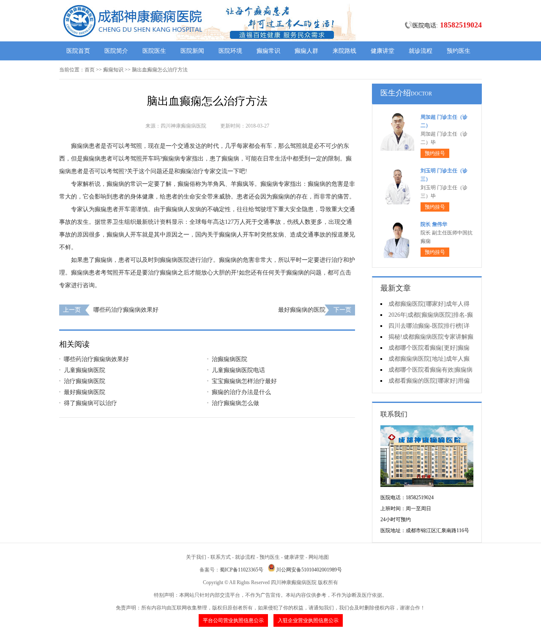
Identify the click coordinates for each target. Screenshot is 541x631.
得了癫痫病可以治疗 (90, 403)
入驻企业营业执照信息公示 (308, 620)
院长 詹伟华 (434, 224)
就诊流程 (420, 51)
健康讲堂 (382, 51)
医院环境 (230, 51)
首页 (90, 70)
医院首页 (78, 51)
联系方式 (220, 557)
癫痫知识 (113, 70)
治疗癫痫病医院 (84, 381)
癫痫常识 (268, 51)
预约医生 (458, 51)
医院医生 (154, 51)
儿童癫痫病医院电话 (238, 370)
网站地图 (319, 557)
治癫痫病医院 (229, 359)
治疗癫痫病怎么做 (235, 403)
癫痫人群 (306, 51)
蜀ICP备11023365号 (241, 570)
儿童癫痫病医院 (84, 370)
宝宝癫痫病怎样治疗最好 (244, 381)
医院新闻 (192, 51)
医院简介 (116, 51)
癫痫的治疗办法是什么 (241, 392)
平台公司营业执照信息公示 (233, 620)
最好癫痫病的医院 (301, 310)
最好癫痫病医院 (84, 392)
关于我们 (196, 557)
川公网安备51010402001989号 (309, 570)
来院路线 (344, 51)
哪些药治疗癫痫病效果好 (125, 310)
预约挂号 (435, 153)
